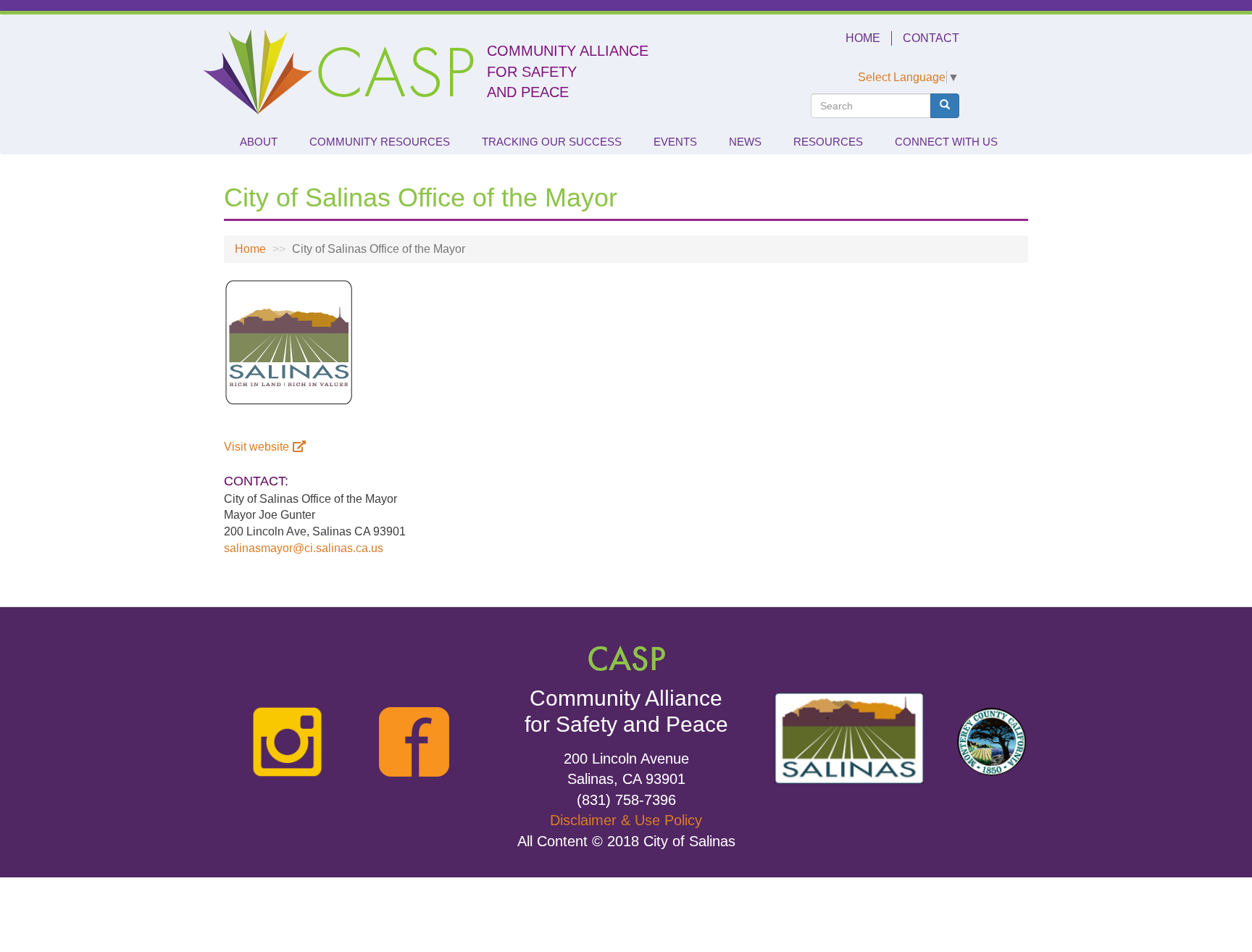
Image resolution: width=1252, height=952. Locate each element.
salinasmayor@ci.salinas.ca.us (303, 548)
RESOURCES (828, 141)
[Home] (258, 72)
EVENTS (675, 141)
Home (250, 249)
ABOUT (258, 141)
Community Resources (379, 141)
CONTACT (931, 38)
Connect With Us (946, 141)
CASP (395, 72)
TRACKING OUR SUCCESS (552, 141)
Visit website (256, 446)
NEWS (745, 141)
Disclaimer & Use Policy (626, 820)
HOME (863, 38)
